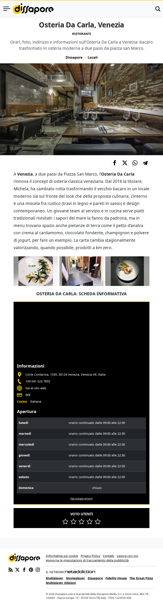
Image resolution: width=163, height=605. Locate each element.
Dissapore (74, 57)
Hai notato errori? (81, 498)
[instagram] (38, 569)
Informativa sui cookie (62, 556)
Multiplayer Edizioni (61, 583)
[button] (114, 163)
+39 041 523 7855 (37, 381)
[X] (17, 569)
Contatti (108, 556)
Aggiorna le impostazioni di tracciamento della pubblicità (87, 560)
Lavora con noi (127, 556)
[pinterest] (31, 569)
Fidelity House (116, 578)
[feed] (10, 569)
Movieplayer (75, 578)
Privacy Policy (90, 556)
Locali (93, 57)
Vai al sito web (35, 388)
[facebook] (24, 569)
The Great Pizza (141, 578)
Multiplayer (54, 578)
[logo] (33, 8)
